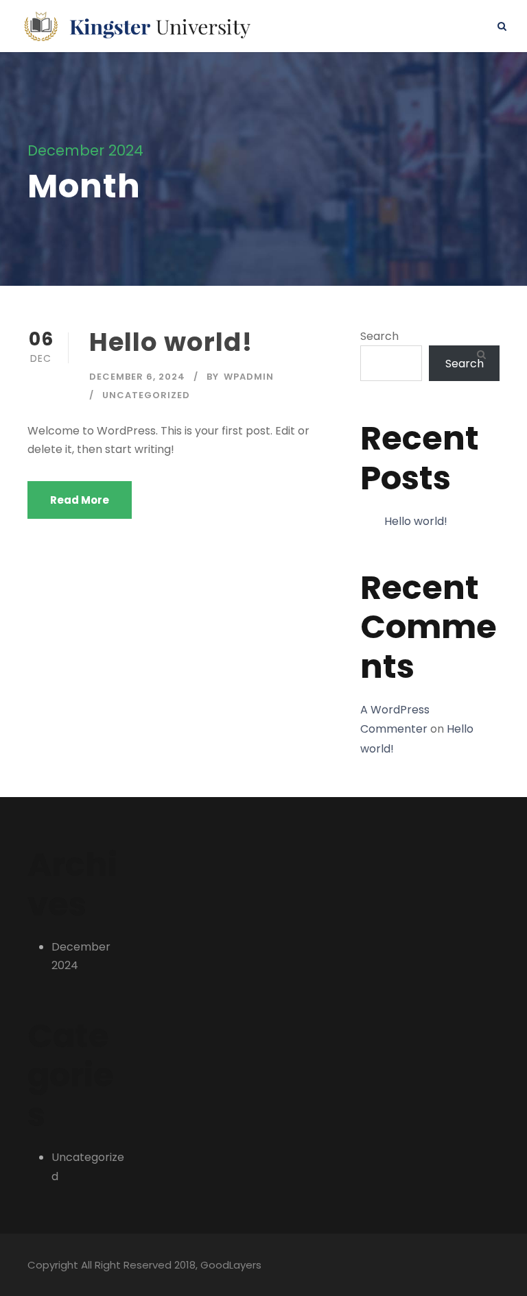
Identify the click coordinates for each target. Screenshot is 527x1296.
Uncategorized (146, 395)
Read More (79, 500)
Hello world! (171, 342)
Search (379, 336)
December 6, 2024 (137, 376)
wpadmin (249, 376)
